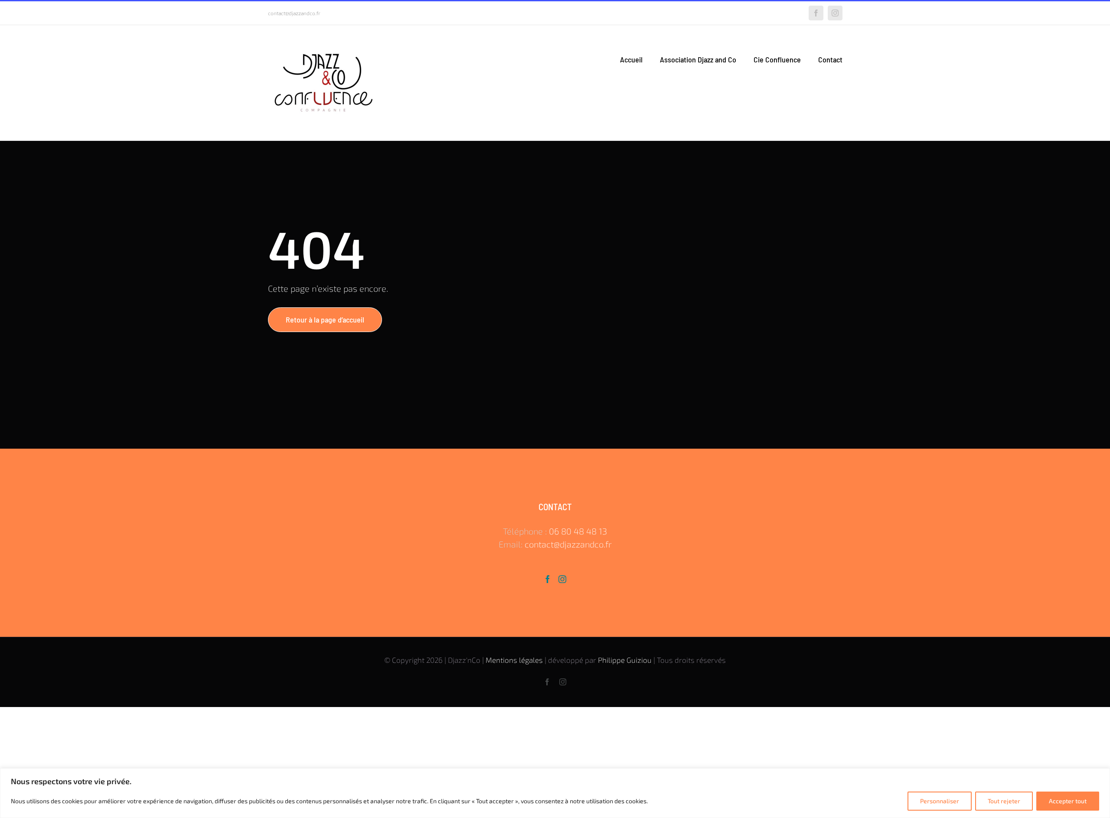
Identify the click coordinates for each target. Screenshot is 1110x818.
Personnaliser (939, 801)
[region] (555, 793)
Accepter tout (1068, 801)
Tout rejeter (1004, 801)
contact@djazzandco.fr (294, 13)
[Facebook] (548, 579)
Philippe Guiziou (625, 659)
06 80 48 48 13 (578, 531)
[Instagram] (562, 579)
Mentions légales (514, 659)
